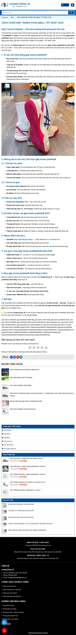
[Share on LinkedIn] (20, 357)
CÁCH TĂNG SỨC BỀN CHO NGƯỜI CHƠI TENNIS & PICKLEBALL (27, 530)
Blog (12, 17)
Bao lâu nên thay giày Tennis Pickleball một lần (26, 401)
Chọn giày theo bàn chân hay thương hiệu (21, 517)
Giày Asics (7, 434)
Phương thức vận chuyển (10, 619)
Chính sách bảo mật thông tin (12, 596)
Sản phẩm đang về (10, 448)
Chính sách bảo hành (9, 586)
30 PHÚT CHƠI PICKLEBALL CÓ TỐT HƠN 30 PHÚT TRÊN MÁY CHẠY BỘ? (30, 523)
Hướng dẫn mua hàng (9, 609)
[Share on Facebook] (11, 357)
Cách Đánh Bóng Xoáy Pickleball (21, 377)
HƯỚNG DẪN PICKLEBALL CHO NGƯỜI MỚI (21, 504)
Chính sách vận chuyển (10, 593)
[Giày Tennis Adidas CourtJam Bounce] (5, 411)
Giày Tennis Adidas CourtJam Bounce (23, 409)
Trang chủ (4, 17)
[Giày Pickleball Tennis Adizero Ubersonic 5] (5, 372)
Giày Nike (7, 437)
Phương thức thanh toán (10, 615)
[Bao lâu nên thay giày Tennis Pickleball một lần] (5, 403)
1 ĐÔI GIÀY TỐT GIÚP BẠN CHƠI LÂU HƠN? (21, 511)
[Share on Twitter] (14, 357)
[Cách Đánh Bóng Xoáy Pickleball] (5, 380)
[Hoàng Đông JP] (15, 5)
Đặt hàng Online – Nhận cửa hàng (13, 612)
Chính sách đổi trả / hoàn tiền (12, 589)
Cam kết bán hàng (8, 605)
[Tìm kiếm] (71, 12)
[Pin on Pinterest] (17, 357)
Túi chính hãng (8, 445)
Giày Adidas (7, 430)
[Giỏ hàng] (72, 5)
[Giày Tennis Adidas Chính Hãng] (5, 388)
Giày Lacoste (8, 441)
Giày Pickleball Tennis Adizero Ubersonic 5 (25, 370)
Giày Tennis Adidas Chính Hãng (20, 385)
